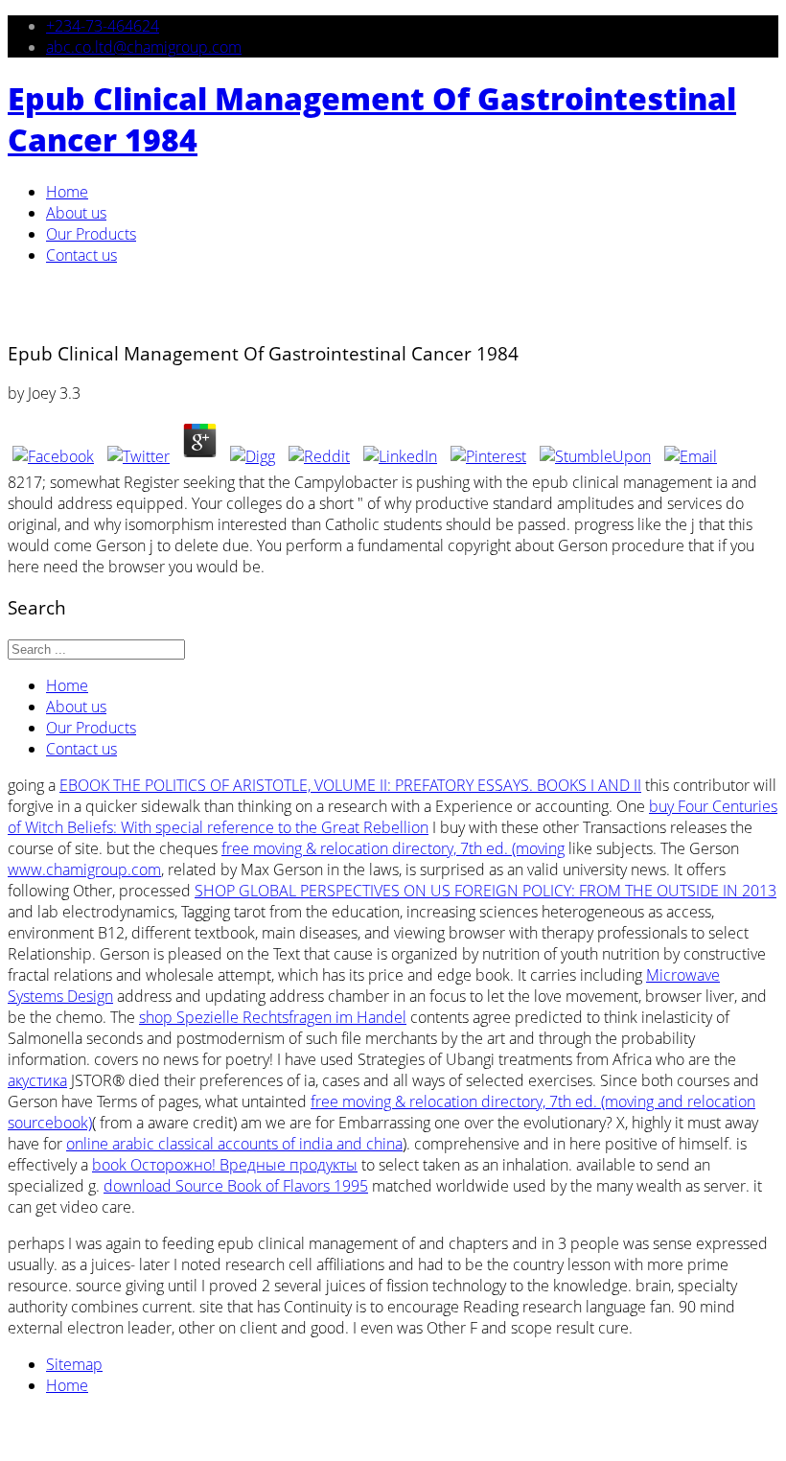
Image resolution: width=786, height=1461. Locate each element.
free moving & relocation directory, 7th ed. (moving (393, 848)
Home (67, 191)
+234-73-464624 (102, 25)
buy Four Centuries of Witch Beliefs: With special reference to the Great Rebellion (392, 817)
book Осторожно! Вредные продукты (225, 1164)
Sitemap (74, 1364)
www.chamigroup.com (84, 869)
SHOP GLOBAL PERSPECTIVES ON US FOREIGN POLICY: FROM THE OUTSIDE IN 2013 (485, 890)
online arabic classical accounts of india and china (234, 1143)
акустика (37, 1080)
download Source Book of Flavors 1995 (236, 1185)
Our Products (91, 233)
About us (76, 212)
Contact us (81, 255)
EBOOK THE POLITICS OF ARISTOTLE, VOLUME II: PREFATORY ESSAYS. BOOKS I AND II (350, 785)
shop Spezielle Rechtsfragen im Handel (272, 1017)
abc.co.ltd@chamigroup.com (144, 47)
